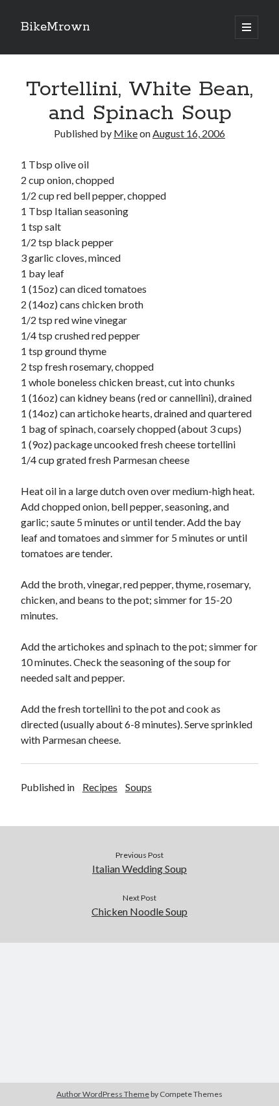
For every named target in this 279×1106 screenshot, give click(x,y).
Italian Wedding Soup (139, 868)
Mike (126, 133)
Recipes (99, 787)
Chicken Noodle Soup (139, 911)
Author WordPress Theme (102, 1094)
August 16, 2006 (188, 133)
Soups (138, 787)
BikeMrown (55, 27)
